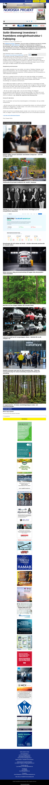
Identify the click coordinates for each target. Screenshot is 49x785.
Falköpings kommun (10, 43)
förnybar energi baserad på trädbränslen (14, 55)
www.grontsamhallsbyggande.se (24, 757)
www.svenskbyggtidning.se (24, 755)
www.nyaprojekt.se (24, 753)
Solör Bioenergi (15, 45)
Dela (30, 54)
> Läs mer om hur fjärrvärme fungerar (11, 115)
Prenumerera (36, 1)
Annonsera (43, 1)
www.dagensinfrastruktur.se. (24, 756)
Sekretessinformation (24, 784)
